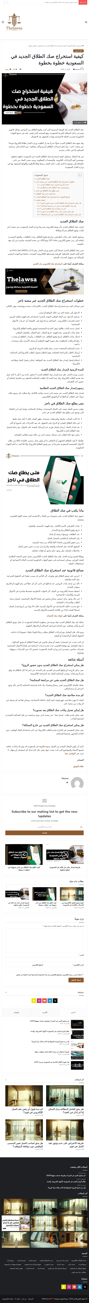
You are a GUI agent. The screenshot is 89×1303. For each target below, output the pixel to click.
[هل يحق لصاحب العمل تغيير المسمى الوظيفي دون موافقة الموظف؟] (24, 1129)
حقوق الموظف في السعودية (78, 1268)
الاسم (81, 955)
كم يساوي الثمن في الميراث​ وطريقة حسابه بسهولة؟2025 (49, 1021)
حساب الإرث (71, 1264)
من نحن (24, 1299)
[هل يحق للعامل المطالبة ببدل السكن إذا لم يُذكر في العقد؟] (65, 1095)
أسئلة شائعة (40, 200)
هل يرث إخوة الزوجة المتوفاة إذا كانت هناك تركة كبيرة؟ (50, 1041)
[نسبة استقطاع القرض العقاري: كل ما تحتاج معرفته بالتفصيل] (16, 1223)
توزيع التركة (10, 1260)
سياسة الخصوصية (7, 1299)
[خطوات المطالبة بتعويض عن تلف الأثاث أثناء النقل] (73, 1240)
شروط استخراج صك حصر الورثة (57, 1268)
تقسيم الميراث (21, 1260)
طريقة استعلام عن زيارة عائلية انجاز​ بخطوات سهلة (52, 1052)
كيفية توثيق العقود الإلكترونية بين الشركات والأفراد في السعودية (73, 904)
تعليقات (16, 1012)
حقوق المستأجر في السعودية (32, 1264)
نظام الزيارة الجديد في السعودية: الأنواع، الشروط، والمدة (50, 1031)
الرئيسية (79, 46)
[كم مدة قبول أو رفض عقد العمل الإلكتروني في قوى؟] (24, 1095)
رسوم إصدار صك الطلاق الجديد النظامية (55, 187)
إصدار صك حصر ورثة (62, 1260)
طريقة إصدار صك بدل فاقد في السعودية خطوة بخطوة (18, 904)
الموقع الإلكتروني (37, 965)
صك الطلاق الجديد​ (43, 178)
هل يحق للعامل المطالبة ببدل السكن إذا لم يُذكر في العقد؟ (66, 1111)
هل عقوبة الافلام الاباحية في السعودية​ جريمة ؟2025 (51, 1062)
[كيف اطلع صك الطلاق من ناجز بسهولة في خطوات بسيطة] (44, 894)
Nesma (77, 69)
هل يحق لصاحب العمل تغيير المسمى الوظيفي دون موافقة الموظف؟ (25, 1145)
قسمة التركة (41, 1268)
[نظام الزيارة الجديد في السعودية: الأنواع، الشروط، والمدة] (77, 1034)
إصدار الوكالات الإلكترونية (78, 1260)
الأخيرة (44, 1012)
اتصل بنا (17, 1299)
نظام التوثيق (71, 46)
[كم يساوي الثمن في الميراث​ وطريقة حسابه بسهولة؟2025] (77, 1024)
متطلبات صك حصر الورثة (79, 1272)
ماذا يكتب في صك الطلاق (45, 194)
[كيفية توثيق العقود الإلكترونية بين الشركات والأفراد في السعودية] (72, 894)
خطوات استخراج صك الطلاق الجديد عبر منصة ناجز (55, 182)
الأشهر (73, 1012)
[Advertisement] (53, 22)
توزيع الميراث (82, 1264)
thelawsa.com (46, 1299)
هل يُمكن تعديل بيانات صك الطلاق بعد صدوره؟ (57, 211)
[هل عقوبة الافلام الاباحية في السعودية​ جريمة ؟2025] (77, 1065)
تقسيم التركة (32, 1260)
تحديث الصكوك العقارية (46, 1260)
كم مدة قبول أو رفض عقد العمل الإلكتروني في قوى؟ (27, 1111)
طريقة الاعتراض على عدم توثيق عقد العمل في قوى (61, 2)
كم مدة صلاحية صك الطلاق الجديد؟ (53, 209)
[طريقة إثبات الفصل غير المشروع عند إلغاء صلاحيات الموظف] (73, 1206)
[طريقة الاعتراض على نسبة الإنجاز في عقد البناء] (45, 1240)
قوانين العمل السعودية (16, 1268)
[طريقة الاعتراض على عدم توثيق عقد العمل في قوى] (65, 1129)
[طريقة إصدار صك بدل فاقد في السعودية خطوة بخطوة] (17, 894)
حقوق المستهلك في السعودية (12, 1264)
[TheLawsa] (14, 22)
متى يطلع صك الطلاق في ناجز (47, 190)
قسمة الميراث (30, 1268)
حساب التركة (61, 1264)
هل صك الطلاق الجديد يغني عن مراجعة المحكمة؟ (58, 206)
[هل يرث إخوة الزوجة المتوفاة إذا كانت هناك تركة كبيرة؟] (77, 1044)
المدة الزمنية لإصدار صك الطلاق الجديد (54, 185)
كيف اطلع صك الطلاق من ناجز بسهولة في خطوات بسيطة (46, 904)
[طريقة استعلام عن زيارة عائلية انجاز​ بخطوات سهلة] (77, 1055)
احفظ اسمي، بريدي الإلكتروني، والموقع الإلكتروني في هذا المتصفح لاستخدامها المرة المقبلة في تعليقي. (49, 975)
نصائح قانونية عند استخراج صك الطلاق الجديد (53, 197)
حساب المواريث (49, 1264)
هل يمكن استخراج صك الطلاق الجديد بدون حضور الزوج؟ (60, 203)
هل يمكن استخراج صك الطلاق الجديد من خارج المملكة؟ (60, 214)
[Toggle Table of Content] (78, 175)
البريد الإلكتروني (78, 965)
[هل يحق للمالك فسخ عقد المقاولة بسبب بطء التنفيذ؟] (16, 1240)
